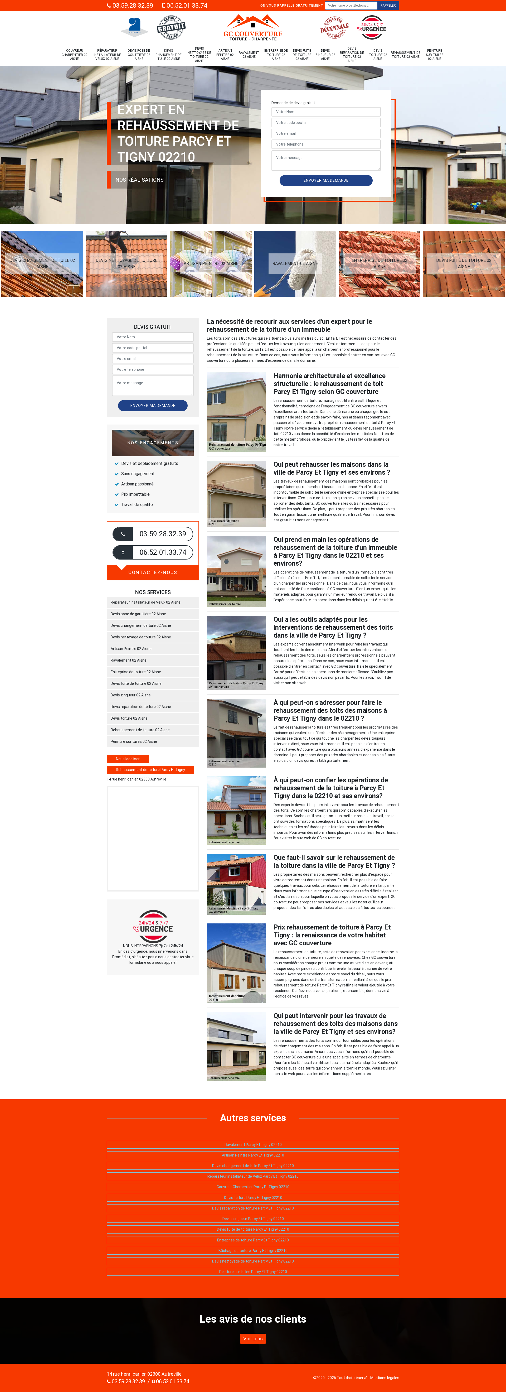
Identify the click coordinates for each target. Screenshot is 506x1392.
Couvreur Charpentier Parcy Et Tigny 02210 (253, 1187)
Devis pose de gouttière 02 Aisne (139, 55)
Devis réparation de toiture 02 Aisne (352, 55)
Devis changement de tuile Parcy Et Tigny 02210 (253, 1166)
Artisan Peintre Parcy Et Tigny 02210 (253, 1155)
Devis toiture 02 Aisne (378, 55)
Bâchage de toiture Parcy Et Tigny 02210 (253, 1251)
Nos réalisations (139, 180)
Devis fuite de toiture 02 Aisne (302, 55)
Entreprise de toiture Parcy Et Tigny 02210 (253, 1240)
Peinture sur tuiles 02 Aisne (434, 55)
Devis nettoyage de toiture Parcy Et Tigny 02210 (253, 1261)
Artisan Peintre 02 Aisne (225, 55)
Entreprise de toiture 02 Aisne (276, 55)
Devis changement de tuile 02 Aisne (168, 55)
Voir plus (253, 1339)
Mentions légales (384, 1378)
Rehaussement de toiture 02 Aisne (405, 55)
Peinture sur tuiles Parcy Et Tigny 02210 (253, 1272)
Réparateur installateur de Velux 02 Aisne (107, 55)
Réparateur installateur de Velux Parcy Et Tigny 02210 (253, 1176)
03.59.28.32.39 (132, 5)
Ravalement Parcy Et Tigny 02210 (253, 1145)
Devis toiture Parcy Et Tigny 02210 (253, 1198)
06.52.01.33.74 (186, 5)
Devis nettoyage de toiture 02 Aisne (199, 55)
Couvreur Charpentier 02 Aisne (74, 55)
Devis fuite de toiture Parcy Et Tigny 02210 (253, 1229)
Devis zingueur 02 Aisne (325, 55)
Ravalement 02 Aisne (249, 55)
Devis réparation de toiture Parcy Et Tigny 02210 (253, 1208)
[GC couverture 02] (253, 27)
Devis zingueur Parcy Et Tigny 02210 (253, 1219)
